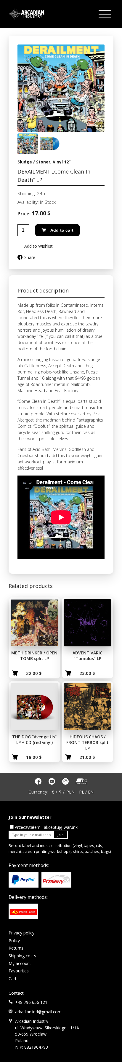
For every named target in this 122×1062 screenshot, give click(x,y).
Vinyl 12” (61, 162)
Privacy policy (21, 933)
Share (29, 257)
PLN (70, 792)
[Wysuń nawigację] (105, 14)
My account (20, 963)
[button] (35, 246)
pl (81, 792)
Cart (13, 978)
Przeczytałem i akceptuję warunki (46, 827)
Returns (16, 948)
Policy (14, 940)
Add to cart (61, 230)
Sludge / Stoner (33, 162)
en (91, 792)
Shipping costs (22, 955)
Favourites (19, 971)
